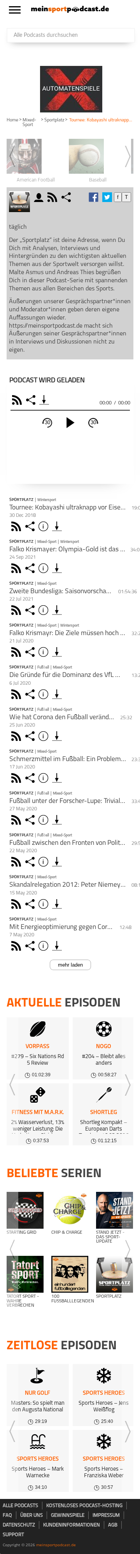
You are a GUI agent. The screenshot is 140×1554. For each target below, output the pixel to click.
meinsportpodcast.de (56, 1544)
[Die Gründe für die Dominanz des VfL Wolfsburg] (57, 694)
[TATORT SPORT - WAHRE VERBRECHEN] (25, 1274)
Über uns (31, 1515)
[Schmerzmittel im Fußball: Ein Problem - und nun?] (57, 778)
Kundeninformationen (71, 1525)
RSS (18, 400)
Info (44, 526)
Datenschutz (19, 1525)
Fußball (43, 667)
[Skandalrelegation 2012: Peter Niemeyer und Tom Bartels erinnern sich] (57, 904)
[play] (70, 422)
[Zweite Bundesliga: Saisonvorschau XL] (57, 610)
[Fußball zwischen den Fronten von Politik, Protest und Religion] (57, 862)
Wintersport (46, 500)
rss (53, 197)
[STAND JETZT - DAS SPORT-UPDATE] (114, 1210)
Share (31, 400)
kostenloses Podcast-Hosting (84, 1505)
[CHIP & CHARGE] (69, 1210)
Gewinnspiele (67, 1515)
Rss (17, 526)
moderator (40, 197)
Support (13, 1534)
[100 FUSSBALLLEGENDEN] (69, 1274)
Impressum (106, 1515)
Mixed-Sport (29, 122)
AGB (112, 1525)
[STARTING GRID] (25, 1210)
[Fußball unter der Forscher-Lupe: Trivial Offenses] (57, 820)
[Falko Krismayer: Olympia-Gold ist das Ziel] (57, 568)
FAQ (7, 1515)
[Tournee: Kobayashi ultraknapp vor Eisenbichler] (57, 526)
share (67, 197)
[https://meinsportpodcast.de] (70, 11)
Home (12, 120)
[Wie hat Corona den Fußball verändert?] (57, 736)
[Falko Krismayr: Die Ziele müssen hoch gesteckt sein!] (57, 652)
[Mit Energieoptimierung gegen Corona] (57, 946)
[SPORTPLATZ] (114, 1274)
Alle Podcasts (20, 1505)
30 (47, 422)
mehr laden (70, 965)
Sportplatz (54, 120)
